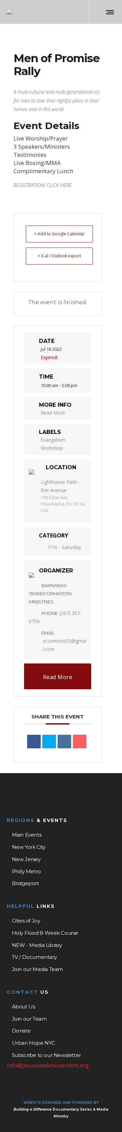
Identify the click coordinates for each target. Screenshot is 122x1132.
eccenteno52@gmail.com (64, 645)
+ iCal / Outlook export (59, 256)
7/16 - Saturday (64, 547)
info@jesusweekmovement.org (48, 1065)
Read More (53, 412)
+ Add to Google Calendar (59, 234)
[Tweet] (49, 741)
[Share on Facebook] (34, 741)
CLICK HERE (59, 185)
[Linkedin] (64, 741)
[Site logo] (9, 12)
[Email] (79, 741)
